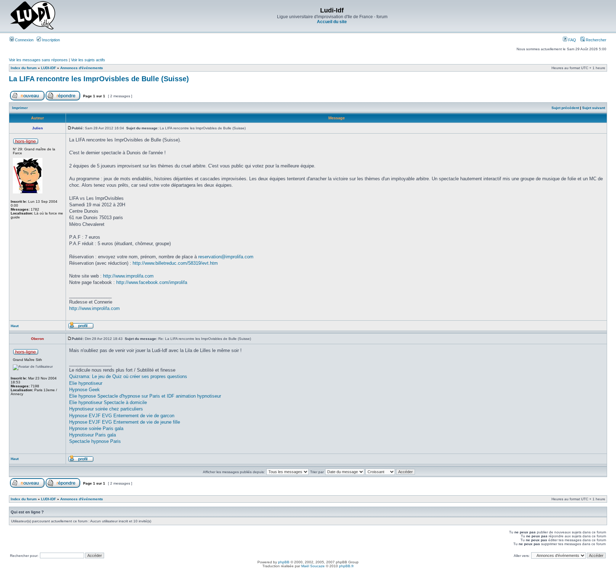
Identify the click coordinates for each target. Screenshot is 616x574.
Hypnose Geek (84, 389)
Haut (15, 326)
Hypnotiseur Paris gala (92, 435)
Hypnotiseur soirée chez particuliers (106, 409)
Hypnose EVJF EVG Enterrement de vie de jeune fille (124, 422)
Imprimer (20, 108)
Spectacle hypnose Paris (95, 441)
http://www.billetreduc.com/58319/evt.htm (175, 263)
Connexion (24, 40)
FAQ (571, 40)
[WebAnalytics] (308, 572)
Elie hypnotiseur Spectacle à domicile (108, 402)
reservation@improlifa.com (225, 256)
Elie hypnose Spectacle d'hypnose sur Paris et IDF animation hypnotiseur (145, 396)
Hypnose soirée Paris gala (96, 428)
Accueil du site (332, 21)
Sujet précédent (565, 108)
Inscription (50, 40)
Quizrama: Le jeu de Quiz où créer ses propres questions (128, 376)
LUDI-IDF (48, 68)
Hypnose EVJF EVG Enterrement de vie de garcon (121, 415)
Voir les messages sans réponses (38, 60)
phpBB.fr (346, 566)
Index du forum (24, 68)
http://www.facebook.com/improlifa (151, 282)
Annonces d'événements (81, 68)
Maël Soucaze (313, 566)
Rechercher (595, 40)
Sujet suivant (593, 108)
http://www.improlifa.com (128, 276)
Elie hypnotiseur (85, 383)
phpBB (283, 562)
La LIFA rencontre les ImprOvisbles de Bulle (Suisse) (99, 79)
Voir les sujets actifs (88, 60)
